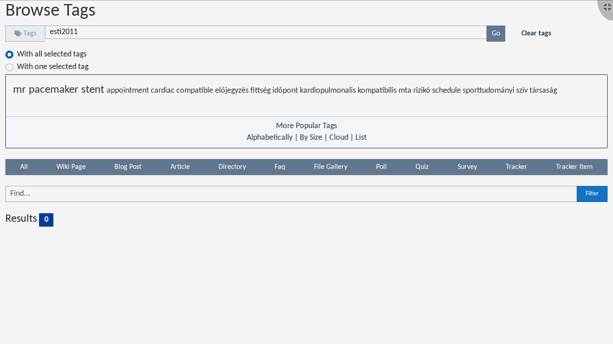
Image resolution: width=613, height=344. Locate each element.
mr (21, 90)
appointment (129, 91)
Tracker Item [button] (574, 167)
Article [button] (180, 167)
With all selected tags (52, 54)
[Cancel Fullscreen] (607, 8)
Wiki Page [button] (71, 167)
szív (523, 91)
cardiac (163, 91)
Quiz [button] (422, 167)
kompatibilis (378, 91)
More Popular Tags (306, 126)
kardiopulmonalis (329, 91)
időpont (286, 91)
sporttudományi (489, 91)
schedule (447, 91)
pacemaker (55, 90)
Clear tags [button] (536, 33)
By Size (311, 138)
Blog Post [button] (127, 167)
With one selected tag (52, 67)
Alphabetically (270, 138)
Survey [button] (467, 167)
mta (405, 91)
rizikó (422, 91)
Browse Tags (50, 11)
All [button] (24, 167)
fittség (261, 91)
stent (94, 90)
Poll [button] (381, 167)
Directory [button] (232, 167)
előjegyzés (232, 91)
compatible (195, 91)
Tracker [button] (516, 167)
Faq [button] (280, 167)
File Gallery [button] (330, 167)
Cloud (338, 138)
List (361, 138)
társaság (543, 91)
